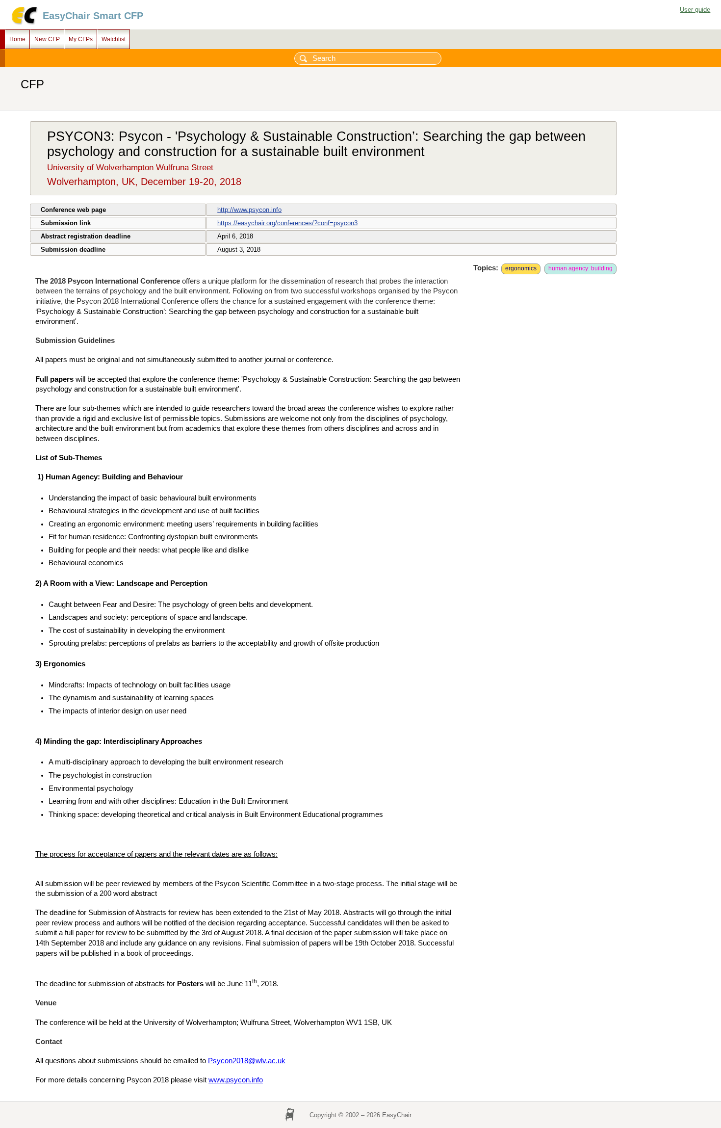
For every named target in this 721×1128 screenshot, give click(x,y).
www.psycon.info (235, 1080)
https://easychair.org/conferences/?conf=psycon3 (287, 223)
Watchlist (114, 39)
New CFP (47, 39)
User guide (695, 9)
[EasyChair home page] (24, 23)
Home (17, 39)
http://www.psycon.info (249, 209)
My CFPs (81, 39)
